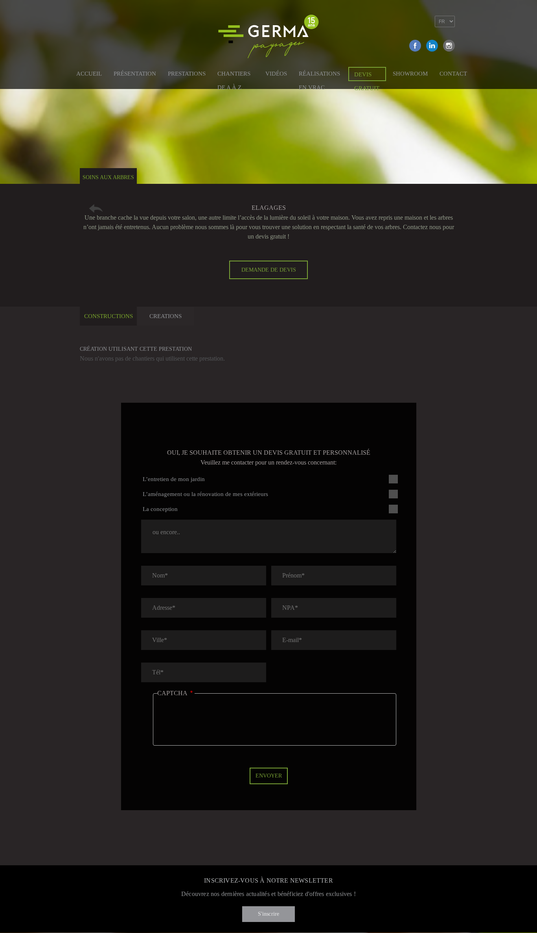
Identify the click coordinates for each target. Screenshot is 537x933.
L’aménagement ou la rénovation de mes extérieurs (205, 494)
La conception (160, 509)
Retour (96, 208)
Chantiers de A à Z (233, 75)
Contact (453, 73)
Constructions (108, 316)
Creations (165, 316)
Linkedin (432, 46)
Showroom (410, 73)
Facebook (415, 46)
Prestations (187, 73)
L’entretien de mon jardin (174, 479)
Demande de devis (268, 270)
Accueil (89, 73)
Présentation (135, 73)
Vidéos (276, 73)
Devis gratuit (366, 76)
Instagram (449, 46)
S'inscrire (269, 914)
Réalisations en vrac (319, 75)
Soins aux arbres (108, 177)
